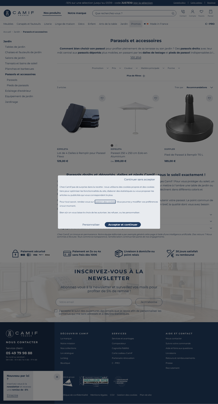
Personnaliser (91, 224)
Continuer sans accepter (139, 179)
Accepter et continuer (122, 224)
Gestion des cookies (105, 201)
